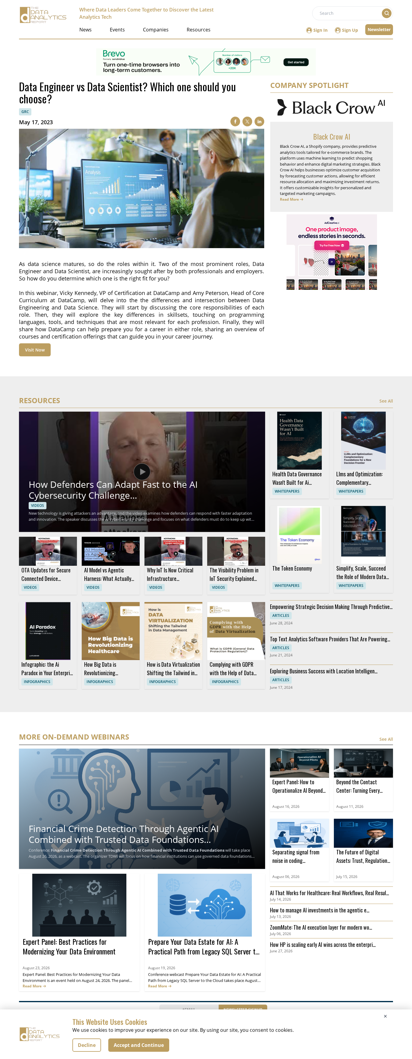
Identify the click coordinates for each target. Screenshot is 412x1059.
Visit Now (35, 350)
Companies (156, 29)
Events (117, 29)
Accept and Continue (139, 1045)
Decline (87, 1045)
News (85, 29)
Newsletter (379, 29)
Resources (199, 29)
